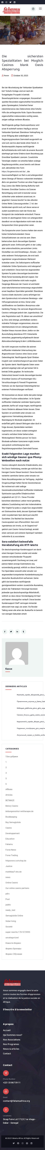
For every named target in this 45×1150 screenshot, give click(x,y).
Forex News (11, 850)
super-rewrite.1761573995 (18, 932)
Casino (9, 828)
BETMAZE (10, 800)
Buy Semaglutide (13, 822)
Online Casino (12, 882)
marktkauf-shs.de (13, 872)
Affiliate (9, 789)
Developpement (13, 833)
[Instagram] (22, 1143)
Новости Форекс (13, 943)
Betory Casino (12, 806)
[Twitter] (14, 1143)
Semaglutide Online (14, 915)
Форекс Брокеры (13, 948)
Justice (9, 866)
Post (8, 899)
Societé (9, 926)
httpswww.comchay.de (16, 860)
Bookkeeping (11, 817)
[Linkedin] (31, 1143)
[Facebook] (18, 1143)
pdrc (8, 893)
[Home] (12, 982)
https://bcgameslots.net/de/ (14, 171)
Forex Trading (12, 855)
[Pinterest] (27, 1143)
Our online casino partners (17, 888)
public (8, 904)
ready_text (10, 910)
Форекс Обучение (14, 954)
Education (10, 839)
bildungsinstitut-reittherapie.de (19, 811)
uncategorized (12, 937)
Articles (9, 795)
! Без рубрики (12, 756)
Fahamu (9, 844)
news (8, 877)
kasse (6, 75)
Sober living (11, 921)
